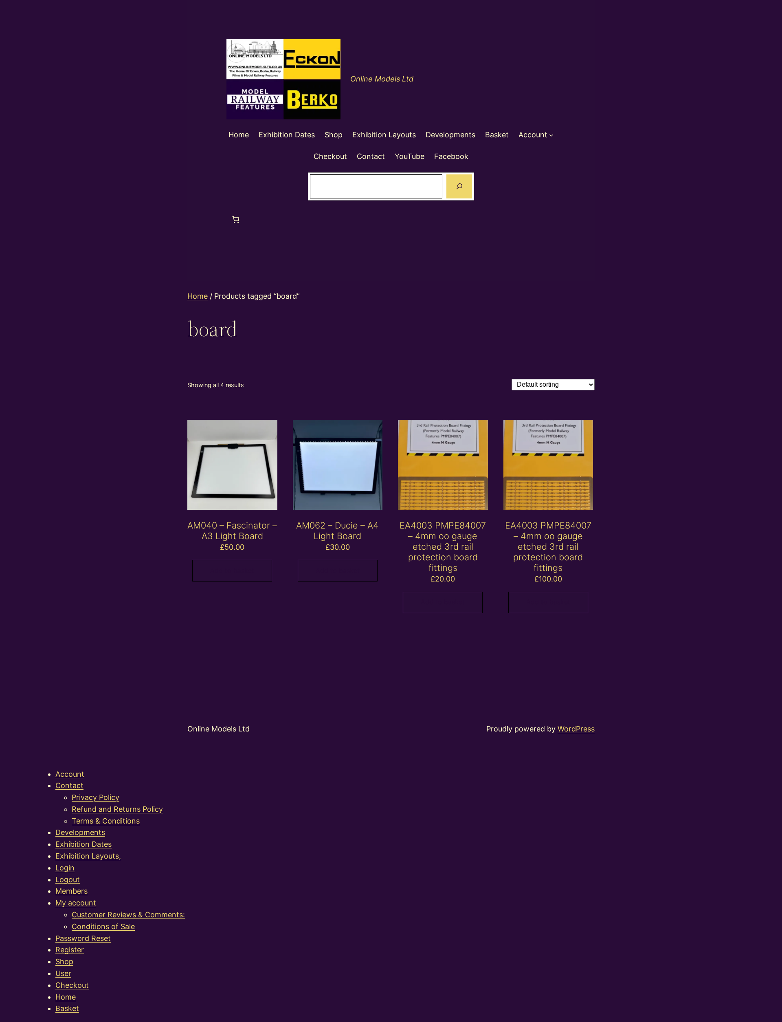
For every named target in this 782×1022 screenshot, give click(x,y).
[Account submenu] (551, 135)
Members (71, 891)
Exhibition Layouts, (88, 856)
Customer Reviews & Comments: (128, 914)
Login (65, 867)
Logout (67, 879)
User (63, 973)
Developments (80, 832)
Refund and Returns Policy (117, 809)
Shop (64, 961)
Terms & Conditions (106, 821)
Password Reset (83, 938)
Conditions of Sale (103, 926)
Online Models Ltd (381, 79)
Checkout (72, 985)
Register (69, 949)
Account (69, 774)
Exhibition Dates (83, 844)
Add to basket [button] (232, 570)
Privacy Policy (95, 797)
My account (75, 903)
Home (197, 296)
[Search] (459, 186)
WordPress (576, 729)
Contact (69, 785)
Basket (67, 1008)
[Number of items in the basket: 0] (235, 219)
